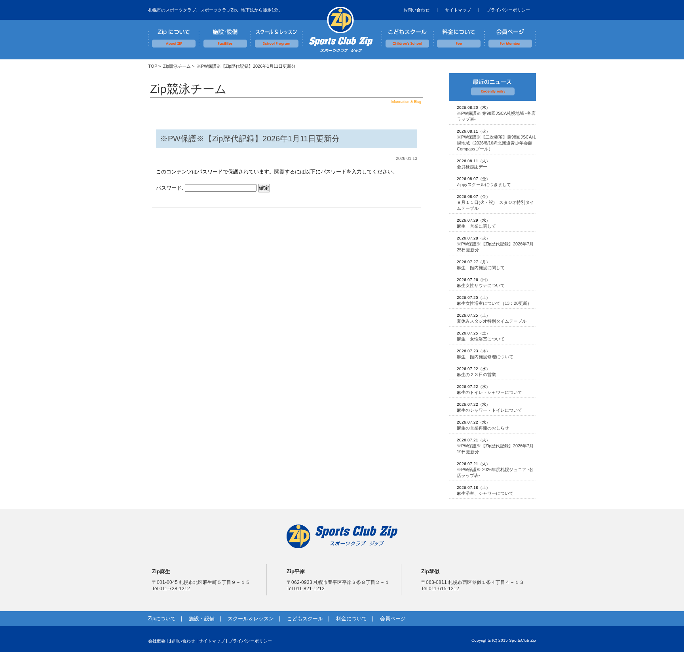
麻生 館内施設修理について (485, 356)
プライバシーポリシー (508, 10)
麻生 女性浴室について (481, 338)
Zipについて (174, 34)
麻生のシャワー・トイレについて (489, 410)
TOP (152, 66)
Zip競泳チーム (177, 66)
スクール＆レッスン (276, 34)
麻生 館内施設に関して (481, 267)
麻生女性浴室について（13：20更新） (494, 303)
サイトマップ (458, 10)
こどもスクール (407, 34)
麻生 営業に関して (476, 226)
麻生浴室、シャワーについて (485, 493)
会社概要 (156, 641)
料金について (458, 34)
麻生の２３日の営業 (476, 374)
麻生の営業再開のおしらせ (483, 428)
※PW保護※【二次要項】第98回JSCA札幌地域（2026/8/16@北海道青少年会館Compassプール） (496, 143)
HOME (340, 29)
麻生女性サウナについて (481, 285)
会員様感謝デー (472, 166)
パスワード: (170, 188)
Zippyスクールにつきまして (484, 184)
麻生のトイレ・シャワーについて (489, 392)
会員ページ (510, 34)
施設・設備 (225, 34)
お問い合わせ (416, 10)
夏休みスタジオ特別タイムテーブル (491, 321)
